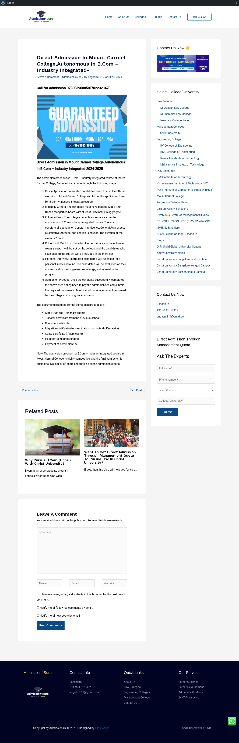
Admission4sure (71, 77)
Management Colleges (170, 126)
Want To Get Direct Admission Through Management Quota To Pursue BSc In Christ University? (110, 457)
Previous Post (29, 390)
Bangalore (163, 304)
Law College (164, 101)
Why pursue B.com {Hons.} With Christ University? (48, 462)
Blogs (158, 17)
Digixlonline (102, 728)
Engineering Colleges (137, 692)
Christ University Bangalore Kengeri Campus (184, 265)
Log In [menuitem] (10, 2)
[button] (199, 17)
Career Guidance (188, 682)
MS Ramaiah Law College (175, 114)
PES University (166, 171)
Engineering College (169, 139)
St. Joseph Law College (174, 107)
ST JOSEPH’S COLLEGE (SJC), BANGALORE (183, 221)
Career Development (191, 687)
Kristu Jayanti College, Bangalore (177, 234)
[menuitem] (3, 3)
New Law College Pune (174, 120)
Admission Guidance (190, 692)
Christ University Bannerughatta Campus (181, 271)
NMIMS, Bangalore (168, 227)
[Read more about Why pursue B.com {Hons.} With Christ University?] (52, 437)
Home (109, 17)
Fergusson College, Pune (172, 202)
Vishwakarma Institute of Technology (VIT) (183, 183)
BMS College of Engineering (177, 152)
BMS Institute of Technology (174, 177)
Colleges (140, 17)
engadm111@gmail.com (171, 316)
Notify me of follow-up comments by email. (66, 607)
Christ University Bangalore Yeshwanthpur (182, 259)
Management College (137, 697)
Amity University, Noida (171, 253)
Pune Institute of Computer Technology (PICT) (185, 189)
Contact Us (174, 17)
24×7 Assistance (188, 697)
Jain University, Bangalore (172, 208)
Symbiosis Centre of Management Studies (183, 215)
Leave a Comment (48, 77)
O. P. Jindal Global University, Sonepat (179, 246)
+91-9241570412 (167, 310)
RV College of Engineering (176, 145)
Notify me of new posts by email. (60, 615)
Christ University (170, 133)
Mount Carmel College (170, 196)
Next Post (138, 390)
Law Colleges (132, 687)
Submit (167, 412)
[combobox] (186, 390)
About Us (123, 17)
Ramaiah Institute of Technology (179, 158)
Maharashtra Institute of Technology (182, 164)
